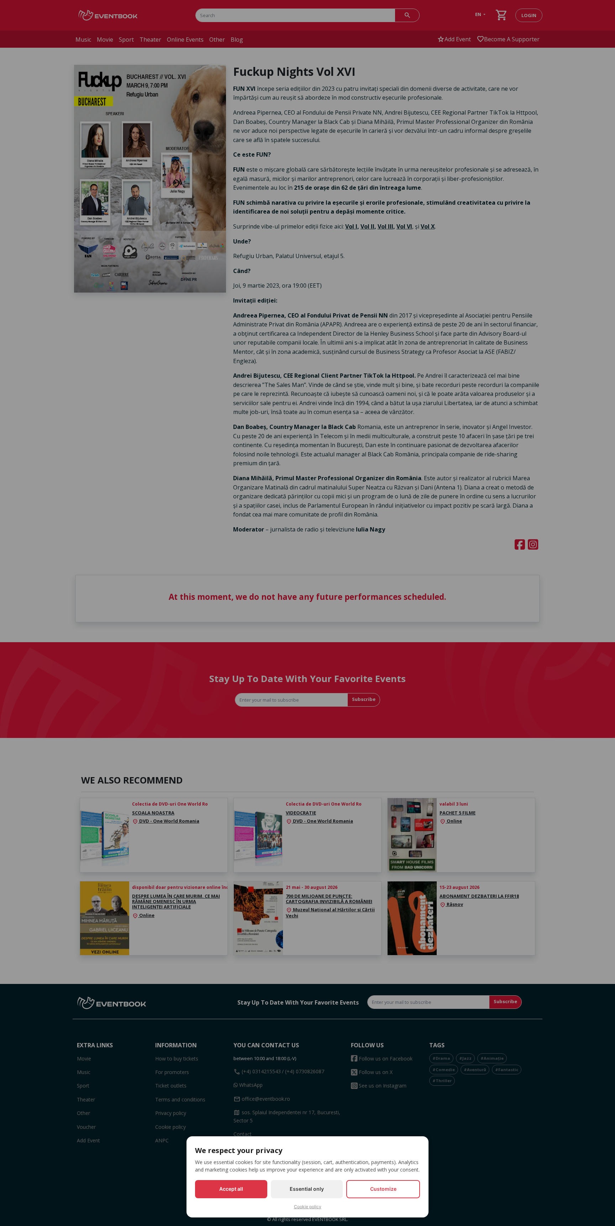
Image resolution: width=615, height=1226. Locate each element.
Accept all (231, 1189)
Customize (383, 1189)
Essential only (307, 1189)
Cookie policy (307, 1206)
